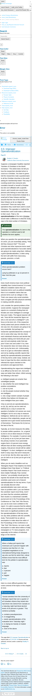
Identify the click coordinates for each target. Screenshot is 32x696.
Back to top (4, 648)
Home (9, 144)
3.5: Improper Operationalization (19, 637)
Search (3, 693)
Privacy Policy (13, 685)
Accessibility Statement (7, 687)
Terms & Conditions (23, 685)
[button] (6, 112)
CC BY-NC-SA (14, 639)
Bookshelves (20, 144)
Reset (2, 51)
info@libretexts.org (9, 689)
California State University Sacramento (18, 160)
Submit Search (5, 39)
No (10, 664)
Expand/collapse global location (30, 144)
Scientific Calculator (9, 99)
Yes (4, 664)
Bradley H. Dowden (12, 158)
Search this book (4, 33)
